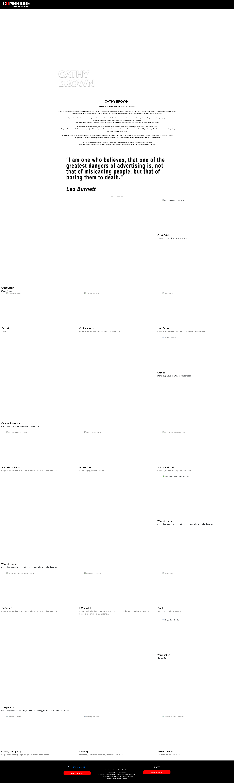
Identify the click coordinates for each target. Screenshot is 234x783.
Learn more (157, 772)
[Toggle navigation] (227, 4)
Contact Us (77, 773)
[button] (67, 174)
